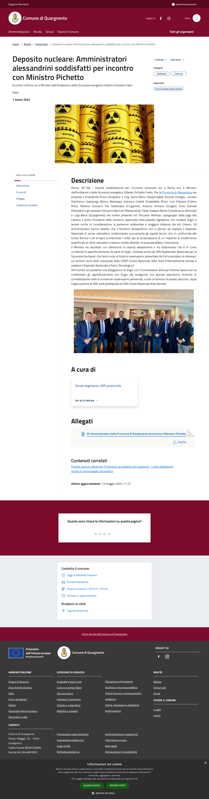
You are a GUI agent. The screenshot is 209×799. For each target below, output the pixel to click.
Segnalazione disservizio (70, 740)
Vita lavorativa (65, 693)
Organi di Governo (18, 682)
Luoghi (157, 710)
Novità (27, 44)
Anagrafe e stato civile (69, 682)
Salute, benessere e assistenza (122, 705)
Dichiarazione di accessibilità (121, 752)
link (135, 778)
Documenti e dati (17, 717)
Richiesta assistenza (68, 752)
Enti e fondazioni (17, 699)
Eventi (157, 715)
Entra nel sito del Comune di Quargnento (104, 634)
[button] (104, 793)
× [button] (205, 763)
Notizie (157, 682)
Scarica (182, 442)
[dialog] (104, 779)
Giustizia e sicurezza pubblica (121, 687)
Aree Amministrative (20, 688)
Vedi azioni (176, 59)
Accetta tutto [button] (92, 785)
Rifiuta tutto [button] (117, 785)
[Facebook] (159, 18)
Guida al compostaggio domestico (92, 471)
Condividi (159, 59)
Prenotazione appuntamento (72, 734)
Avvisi (156, 693)
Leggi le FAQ (64, 746)
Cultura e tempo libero (69, 688)
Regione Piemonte (18, 4)
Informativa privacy (116, 740)
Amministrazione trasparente (121, 734)
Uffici (11, 693)
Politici (12, 705)
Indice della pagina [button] (25, 175)
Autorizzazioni (113, 711)
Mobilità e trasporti (67, 711)
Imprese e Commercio (69, 699)
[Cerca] (197, 18)
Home (15, 44)
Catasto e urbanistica (68, 705)
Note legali (111, 746)
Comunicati (41, 44)
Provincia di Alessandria (177, 192)
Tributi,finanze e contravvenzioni (123, 693)
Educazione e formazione (119, 682)
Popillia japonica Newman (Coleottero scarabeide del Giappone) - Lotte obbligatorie (122, 466)
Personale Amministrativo (22, 711)
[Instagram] (167, 18)
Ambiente (110, 699)
